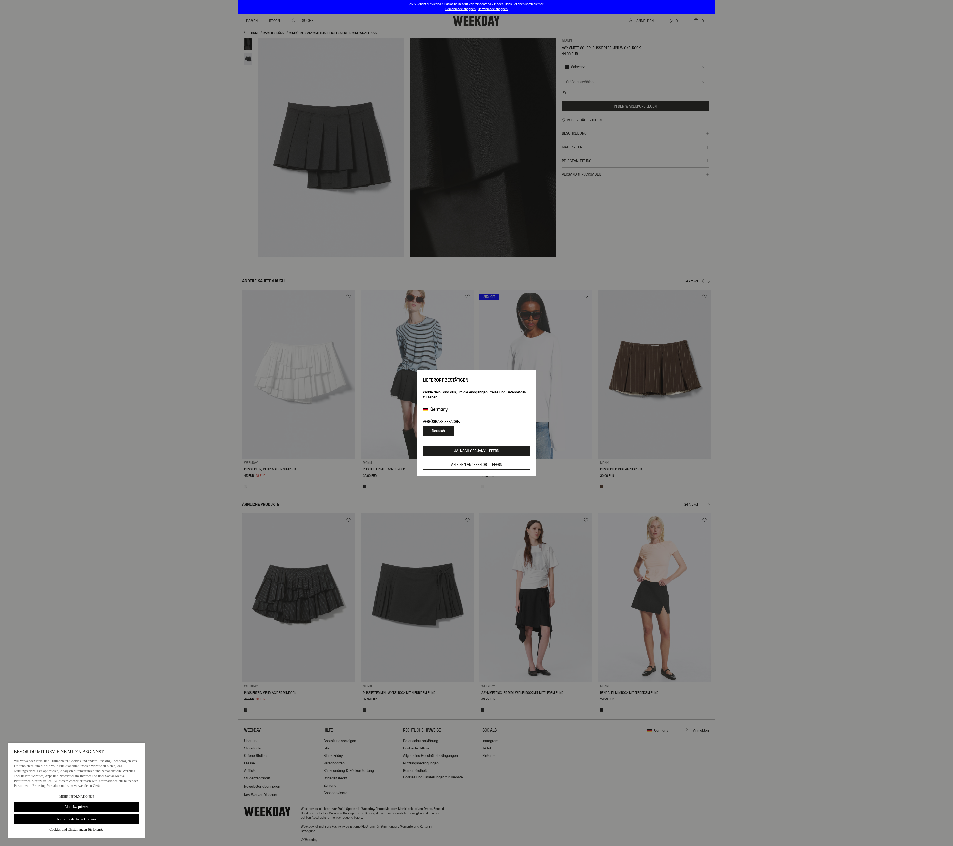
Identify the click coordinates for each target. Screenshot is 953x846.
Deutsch (438, 431)
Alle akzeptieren (76, 807)
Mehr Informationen (76, 796)
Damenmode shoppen (460, 9)
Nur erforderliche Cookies (76, 819)
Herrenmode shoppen (493, 9)
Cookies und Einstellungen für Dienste (76, 829)
